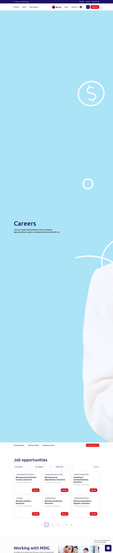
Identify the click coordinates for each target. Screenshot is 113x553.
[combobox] (23, 467)
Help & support (33, 7)
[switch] (82, 7)
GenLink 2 (81, 1)
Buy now (94, 7)
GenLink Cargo (95, 1)
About (66, 7)
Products (16, 7)
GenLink (88, 1)
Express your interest (92, 445)
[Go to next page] (71, 525)
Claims (24, 7)
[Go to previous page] (42, 525)
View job (35, 490)
